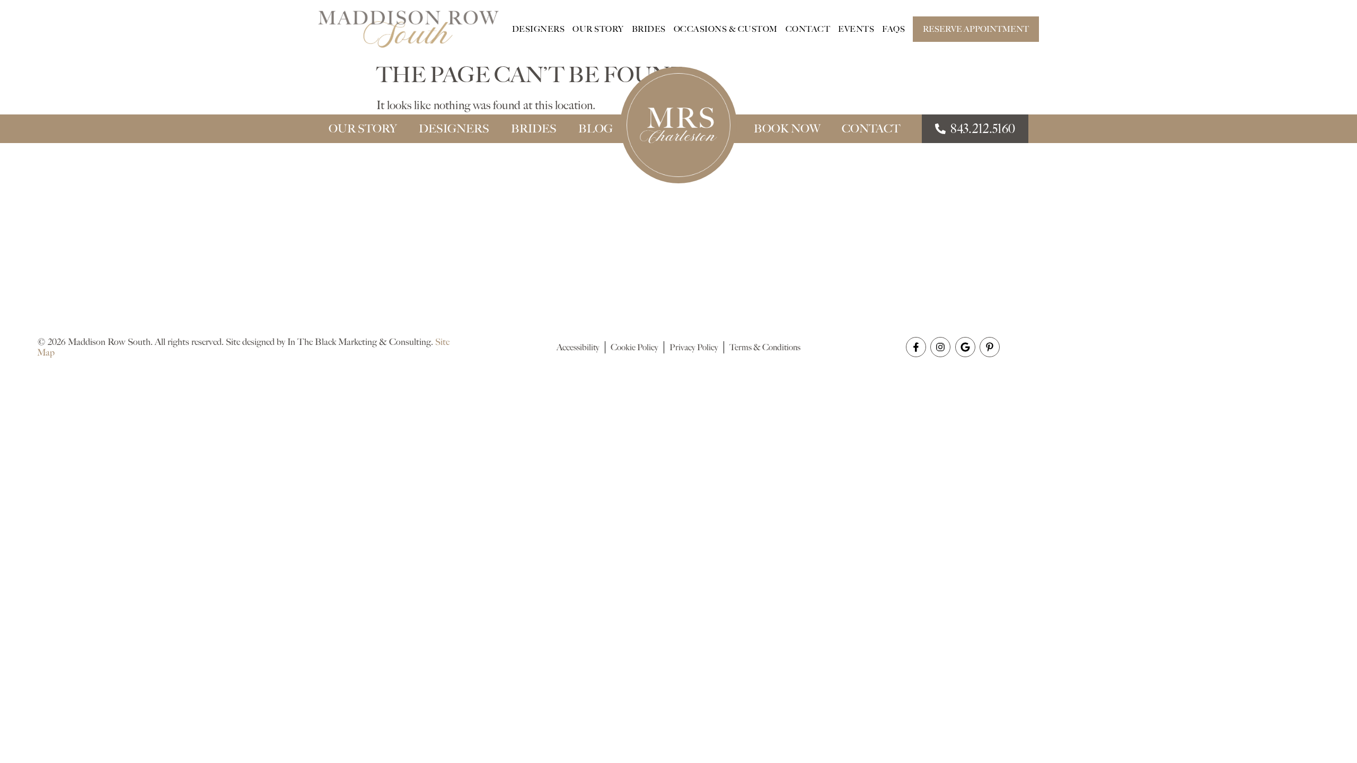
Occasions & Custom (726, 29)
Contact (808, 29)
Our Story (598, 29)
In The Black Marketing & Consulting (359, 341)
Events (856, 29)
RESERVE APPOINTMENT (976, 29)
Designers (538, 29)
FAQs (893, 29)
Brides (649, 29)
